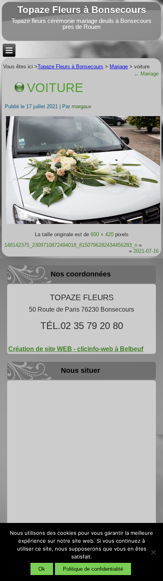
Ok (41, 569)
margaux (81, 106)
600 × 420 (102, 234)
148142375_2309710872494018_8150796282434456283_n (70, 245)
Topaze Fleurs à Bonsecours (81, 9)
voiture (55, 88)
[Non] (153, 552)
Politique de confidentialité (93, 569)
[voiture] (83, 224)
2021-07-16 (146, 251)
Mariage (146, 74)
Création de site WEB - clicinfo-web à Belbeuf (75, 349)
